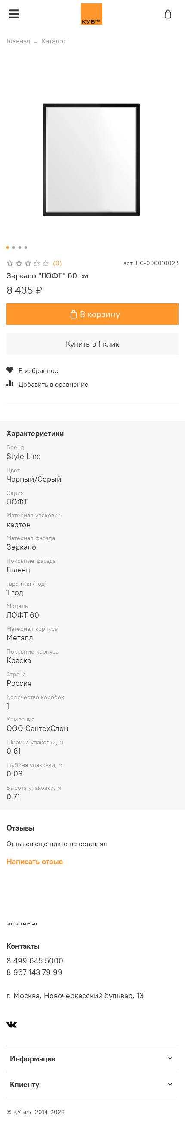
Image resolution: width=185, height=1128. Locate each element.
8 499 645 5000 (34, 961)
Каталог (53, 41)
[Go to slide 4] (26, 247)
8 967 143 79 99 (34, 972)
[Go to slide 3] (19, 247)
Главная (18, 41)
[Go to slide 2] (13, 247)
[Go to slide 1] (7, 247)
